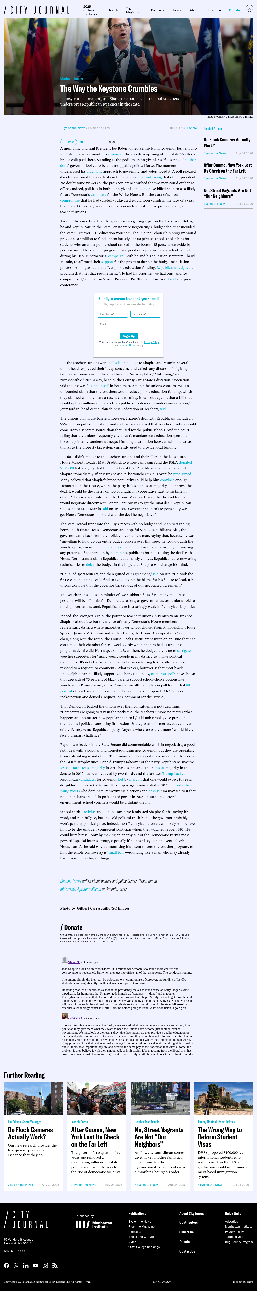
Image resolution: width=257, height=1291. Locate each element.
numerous (159, 673)
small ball (116, 852)
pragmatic (94, 170)
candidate (98, 194)
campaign (116, 255)
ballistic (114, 362)
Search (113, 10)
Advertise (231, 1221)
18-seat (159, 767)
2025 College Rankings (90, 10)
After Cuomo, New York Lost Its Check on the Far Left (228, 168)
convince (167, 479)
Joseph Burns (79, 1121)
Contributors (188, 1222)
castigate (184, 650)
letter (134, 362)
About (194, 10)
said (173, 278)
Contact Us (187, 1251)
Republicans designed (174, 267)
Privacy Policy (151, 342)
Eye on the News (21, 1185)
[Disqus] (128, 1005)
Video (132, 1242)
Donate (234, 10)
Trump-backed (174, 773)
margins (135, 778)
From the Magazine (141, 1226)
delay (90, 564)
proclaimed (182, 473)
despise (154, 790)
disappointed (98, 385)
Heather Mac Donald (147, 1121)
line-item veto (116, 546)
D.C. (144, 188)
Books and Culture (141, 1237)
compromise (70, 199)
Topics (177, 10)
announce (116, 153)
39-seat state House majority (82, 767)
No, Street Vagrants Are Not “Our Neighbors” (227, 193)
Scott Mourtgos (31, 1121)
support (107, 261)
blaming (117, 552)
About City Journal (192, 1213)
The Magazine (133, 10)
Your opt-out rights (243, 1281)
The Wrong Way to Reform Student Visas (220, 1137)
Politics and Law (99, 128)
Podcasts (157, 10)
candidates (87, 778)
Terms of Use (234, 1237)
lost (120, 778)
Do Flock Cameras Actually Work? (227, 143)
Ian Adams (14, 1121)
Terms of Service (128, 345)
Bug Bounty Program (239, 1242)
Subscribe (214, 10)
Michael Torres (71, 78)
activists (89, 811)
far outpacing (151, 176)
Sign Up (129, 336)
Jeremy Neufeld (207, 1121)
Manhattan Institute (238, 1226)
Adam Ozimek (226, 1121)
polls (171, 673)
